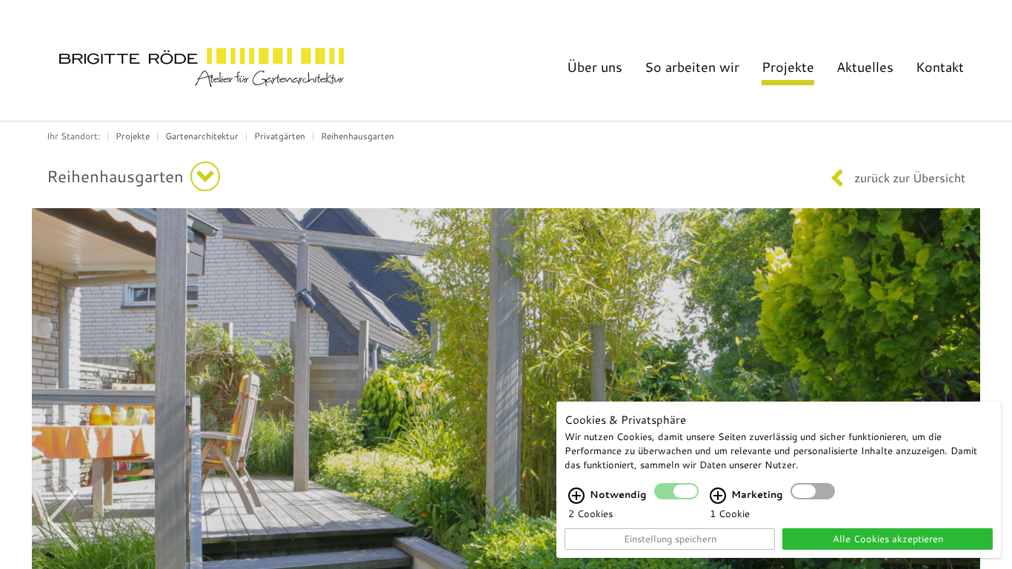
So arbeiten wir (692, 67)
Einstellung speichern (670, 539)
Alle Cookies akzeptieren (888, 539)
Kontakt (940, 67)
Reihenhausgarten (357, 136)
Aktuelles (864, 67)
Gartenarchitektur (202, 136)
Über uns (594, 67)
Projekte (788, 67)
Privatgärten (279, 136)
